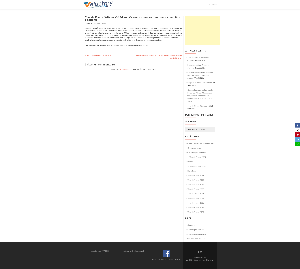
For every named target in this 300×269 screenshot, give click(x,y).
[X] (297, 130)
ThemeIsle (210, 260)
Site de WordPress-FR (196, 239)
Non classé (191, 171)
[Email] (297, 139)
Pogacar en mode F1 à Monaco (199, 82)
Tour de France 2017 (195, 175)
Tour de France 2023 (195, 203)
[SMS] (297, 144)
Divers (190, 161)
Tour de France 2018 (195, 180)
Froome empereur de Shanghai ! (98, 55)
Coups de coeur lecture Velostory (200, 143)
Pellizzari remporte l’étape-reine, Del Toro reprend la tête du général (200, 75)
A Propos (213, 4)
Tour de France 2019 (195, 184)
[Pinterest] (297, 134)
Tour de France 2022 (195, 198)
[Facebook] (297, 125)
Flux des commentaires (196, 234)
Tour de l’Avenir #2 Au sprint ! (199, 106)
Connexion (191, 225)
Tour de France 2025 (195, 212)
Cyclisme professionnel (118, 45)
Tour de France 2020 (195, 189)
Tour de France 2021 (197, 157)
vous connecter (126, 69)
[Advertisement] (202, 30)
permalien (144, 45)
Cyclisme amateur (194, 148)
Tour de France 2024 (195, 207)
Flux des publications (195, 229)
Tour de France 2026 (197, 166)
